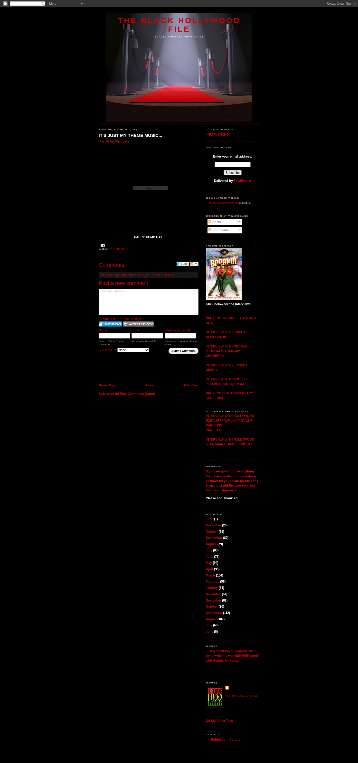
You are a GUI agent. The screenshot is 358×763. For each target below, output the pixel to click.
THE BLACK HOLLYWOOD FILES (223, 203)
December (213, 594)
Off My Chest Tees (219, 721)
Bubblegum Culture (225, 739)
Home (149, 385)
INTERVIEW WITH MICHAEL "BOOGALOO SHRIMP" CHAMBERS (227, 351)
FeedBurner (242, 181)
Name (103, 330)
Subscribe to (108, 350)
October (212, 531)
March (210, 575)
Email (136, 330)
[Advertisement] (127, 372)
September (214, 538)
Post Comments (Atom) (137, 394)
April (209, 569)
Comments (220, 230)
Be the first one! (162, 275)
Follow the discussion (194, 264)
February (212, 581)
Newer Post (107, 385)
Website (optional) (177, 330)
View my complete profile (241, 696)
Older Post (190, 385)
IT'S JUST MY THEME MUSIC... (130, 135)
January (212, 588)
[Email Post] (102, 245)
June (209, 519)
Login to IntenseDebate (110, 324)
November (213, 525)
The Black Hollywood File (179, 24)
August (211, 544)
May (209, 563)
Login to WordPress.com (138, 324)
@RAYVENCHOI (218, 134)
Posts (216, 222)
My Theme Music (118, 249)
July (209, 550)
